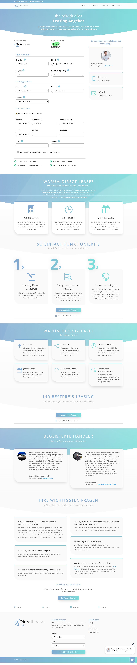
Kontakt (120, 5)
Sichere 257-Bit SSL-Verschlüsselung (68, 316)
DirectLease (109, 66)
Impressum (94, 629)
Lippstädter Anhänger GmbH (106, 484)
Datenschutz (94, 632)
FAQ (113, 5)
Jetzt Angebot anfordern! (67, 310)
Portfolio (105, 5)
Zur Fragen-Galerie (68, 598)
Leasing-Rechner (93, 5)
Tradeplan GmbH (47, 478)
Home (84, 5)
